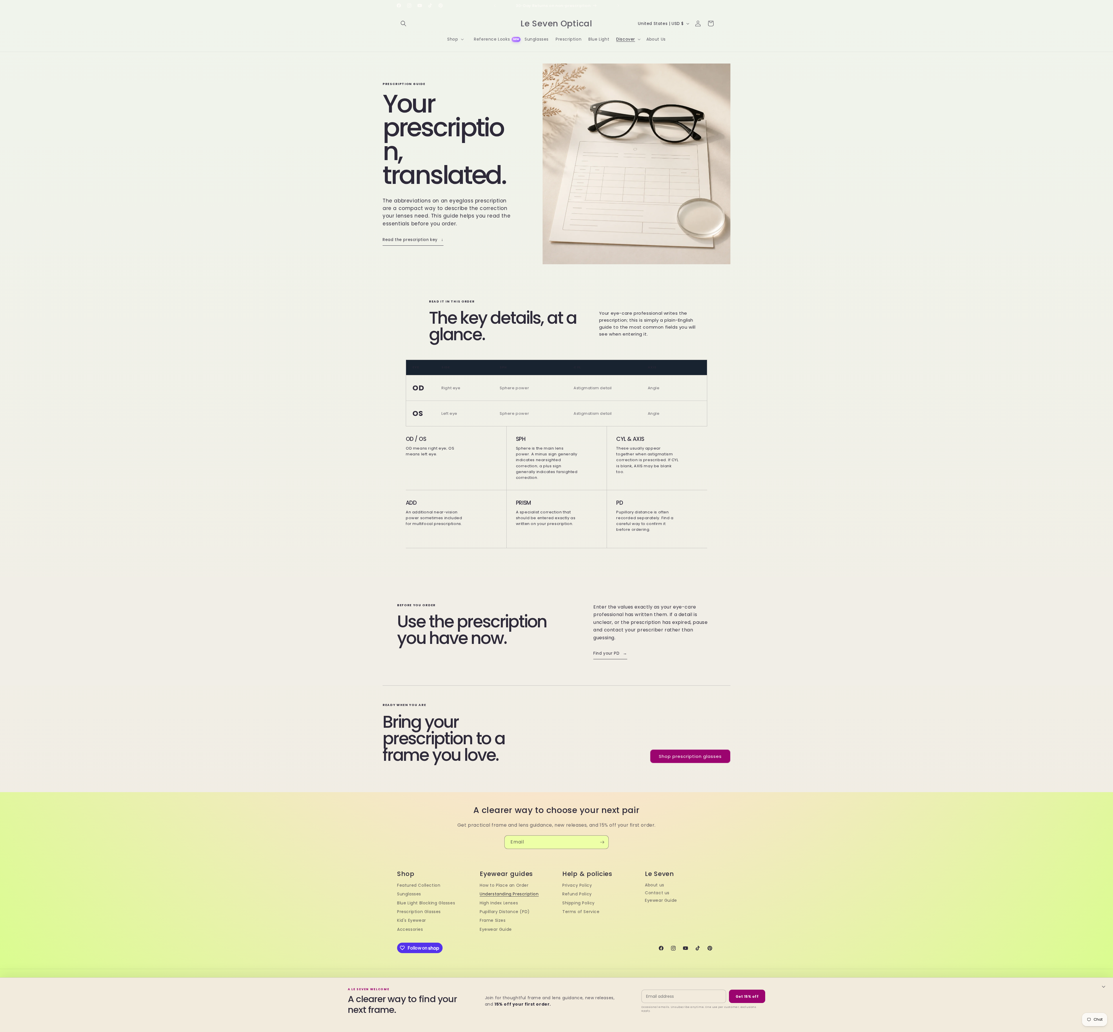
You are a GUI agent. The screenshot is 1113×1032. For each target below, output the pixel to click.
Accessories (410, 929)
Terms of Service (581, 912)
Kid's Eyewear (411, 920)
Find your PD (610, 653)
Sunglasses (409, 894)
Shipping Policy (578, 903)
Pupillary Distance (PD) (505, 912)
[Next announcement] (618, 5)
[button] (403, 23)
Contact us (657, 893)
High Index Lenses (499, 903)
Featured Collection (418, 885)
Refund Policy (577, 894)
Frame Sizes (493, 920)
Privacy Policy (577, 885)
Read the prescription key (413, 239)
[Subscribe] (602, 842)
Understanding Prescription (509, 894)
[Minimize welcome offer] (1103, 986)
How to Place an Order (504, 885)
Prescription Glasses (419, 912)
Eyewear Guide (496, 929)
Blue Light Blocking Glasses (426, 903)
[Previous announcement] (494, 5)
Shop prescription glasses (690, 756)
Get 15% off (747, 996)
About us (654, 885)
